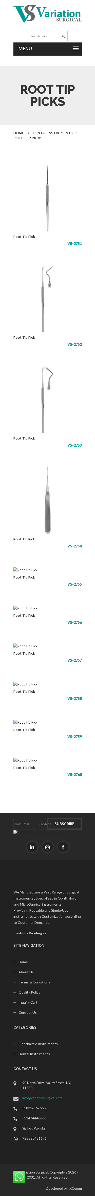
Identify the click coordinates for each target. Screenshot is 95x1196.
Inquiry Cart (27, 1002)
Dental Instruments (34, 1054)
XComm (75, 1188)
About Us (26, 972)
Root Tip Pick (24, 237)
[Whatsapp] (19, 1177)
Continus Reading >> (29, 933)
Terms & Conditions (34, 982)
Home (18, 133)
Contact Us (27, 1012)
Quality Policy (29, 992)
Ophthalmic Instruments (38, 1044)
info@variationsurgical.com (42, 1098)
